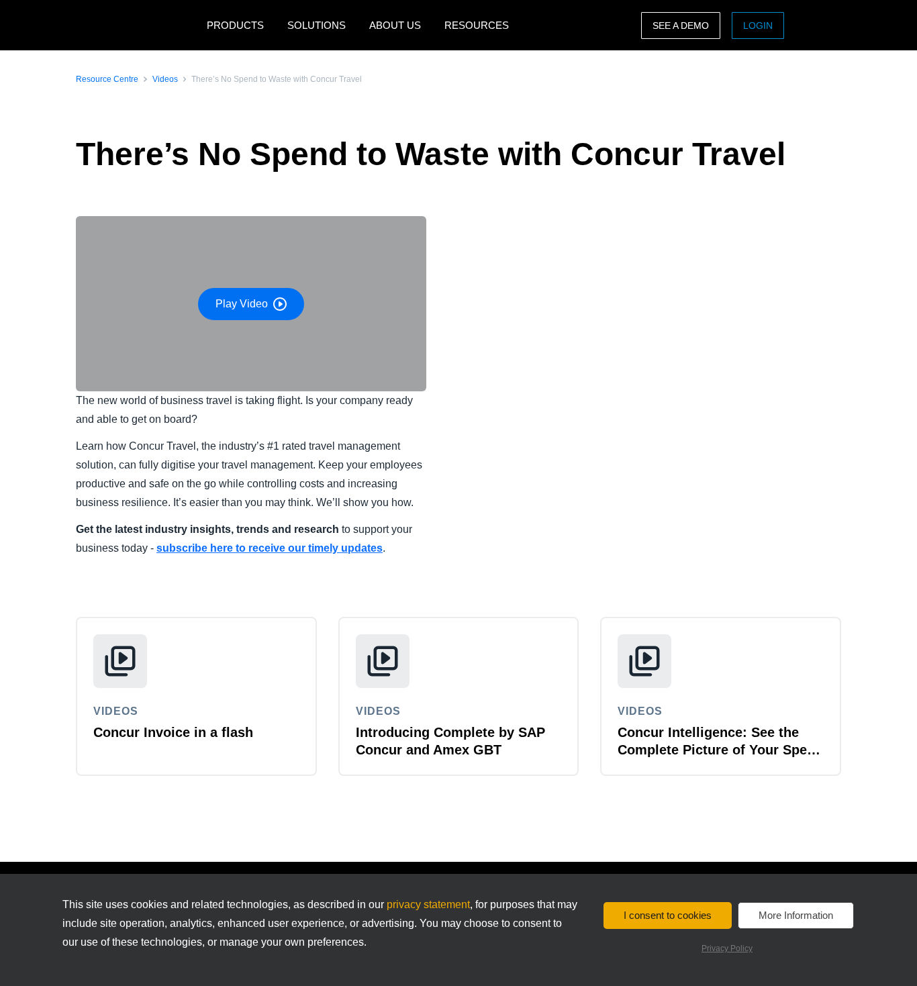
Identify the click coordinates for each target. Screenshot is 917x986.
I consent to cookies (668, 915)
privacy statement (428, 904)
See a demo (681, 25)
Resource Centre (107, 79)
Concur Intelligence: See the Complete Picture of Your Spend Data (720, 750)
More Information (796, 915)
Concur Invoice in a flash (173, 732)
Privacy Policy (727, 948)
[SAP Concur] (138, 25)
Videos (165, 79)
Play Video (241, 303)
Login (758, 25)
